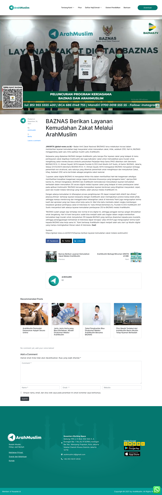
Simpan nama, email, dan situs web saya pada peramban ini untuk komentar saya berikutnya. (62, 393)
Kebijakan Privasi (16, 452)
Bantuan (127, 8)
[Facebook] (134, 444)
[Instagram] (126, 444)
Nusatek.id (16, 491)
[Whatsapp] (143, 444)
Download (148, 8)
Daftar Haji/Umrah (92, 8)
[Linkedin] (139, 444)
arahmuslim (32, 130)
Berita (30, 136)
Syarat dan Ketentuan (18, 456)
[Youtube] (130, 444)
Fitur (80, 8)
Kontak (12, 461)
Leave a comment (34, 140)
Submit (25, 399)
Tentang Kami (66, 8)
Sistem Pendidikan (113, 8)
